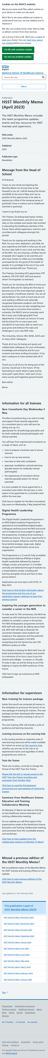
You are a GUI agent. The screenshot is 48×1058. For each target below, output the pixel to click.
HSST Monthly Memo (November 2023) (19, 924)
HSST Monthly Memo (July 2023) (16, 948)
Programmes (7, 1006)
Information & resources (25, 1006)
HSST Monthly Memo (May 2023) (16, 961)
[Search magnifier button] (43, 77)
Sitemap (5, 1045)
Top (4, 992)
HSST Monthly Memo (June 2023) (16, 955)
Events (11, 1013)
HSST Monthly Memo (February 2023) (18, 973)
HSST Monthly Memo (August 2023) (17, 942)
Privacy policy (38, 1042)
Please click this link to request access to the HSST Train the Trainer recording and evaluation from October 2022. (22, 777)
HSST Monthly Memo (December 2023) (19, 917)
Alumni (20, 1013)
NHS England (11, 1053)
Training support (9, 1009)
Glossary (5, 1016)
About (39, 1009)
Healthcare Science (26, 1009)
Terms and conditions (10, 1042)
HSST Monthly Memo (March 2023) (17, 967)
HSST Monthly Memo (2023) (20, 909)
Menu (24, 86)
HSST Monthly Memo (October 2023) (18, 930)
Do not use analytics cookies (17, 56)
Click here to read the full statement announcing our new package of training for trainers (23, 788)
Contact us (15, 1045)
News (4, 1013)
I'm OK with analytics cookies (18, 49)
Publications (30, 1013)
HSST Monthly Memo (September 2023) (19, 936)
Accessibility (25, 1042)
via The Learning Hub (32, 745)
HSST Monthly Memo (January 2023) (18, 980)
